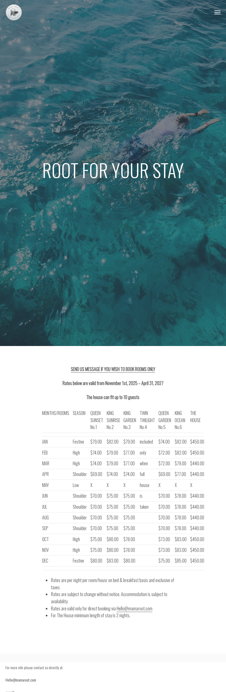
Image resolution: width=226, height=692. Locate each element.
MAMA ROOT (14, 12)
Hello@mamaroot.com (134, 608)
